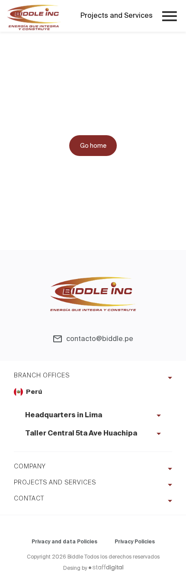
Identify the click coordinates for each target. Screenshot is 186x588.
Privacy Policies (135, 541)
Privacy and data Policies (64, 541)
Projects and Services (116, 15)
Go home (93, 145)
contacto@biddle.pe (99, 338)
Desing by (75, 568)
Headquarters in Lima (63, 415)
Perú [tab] (34, 392)
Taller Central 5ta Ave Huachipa (81, 433)
